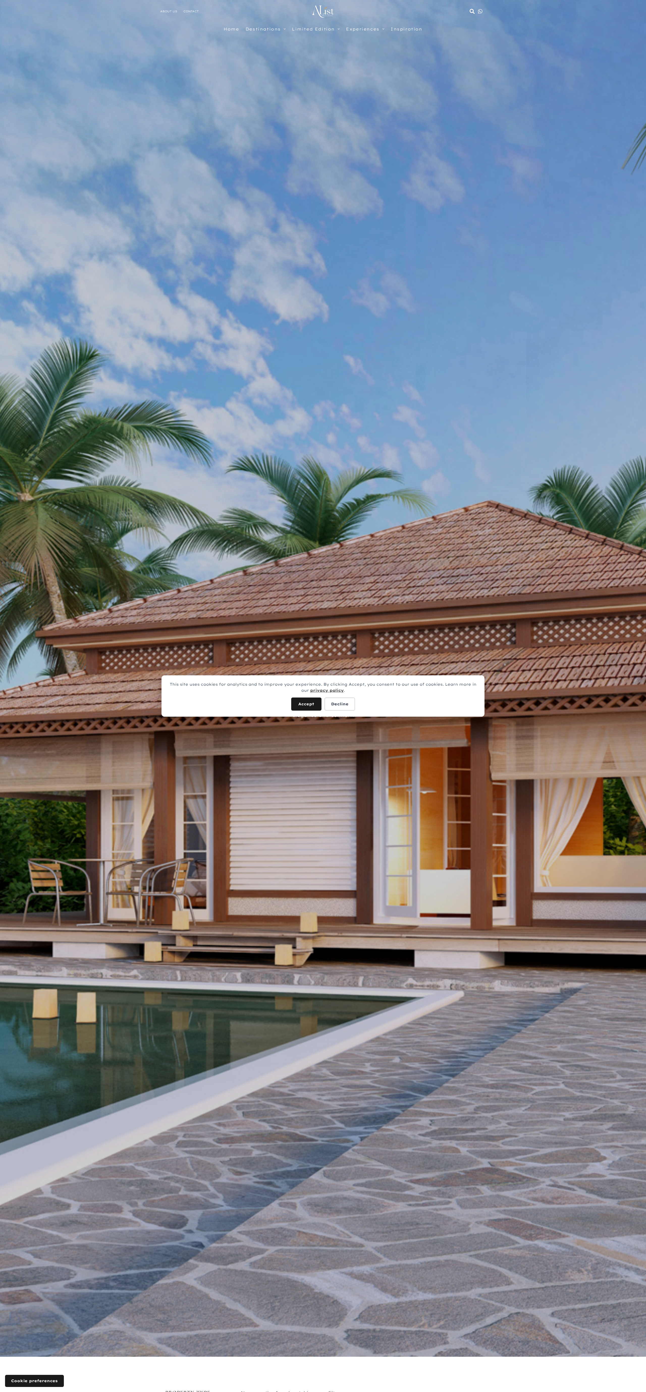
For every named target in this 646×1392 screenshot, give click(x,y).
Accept (306, 704)
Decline (339, 704)
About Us (168, 11)
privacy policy (327, 690)
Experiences (363, 29)
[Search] (472, 11)
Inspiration (406, 29)
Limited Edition (313, 29)
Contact (191, 11)
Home (231, 29)
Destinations (263, 29)
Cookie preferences (34, 1380)
